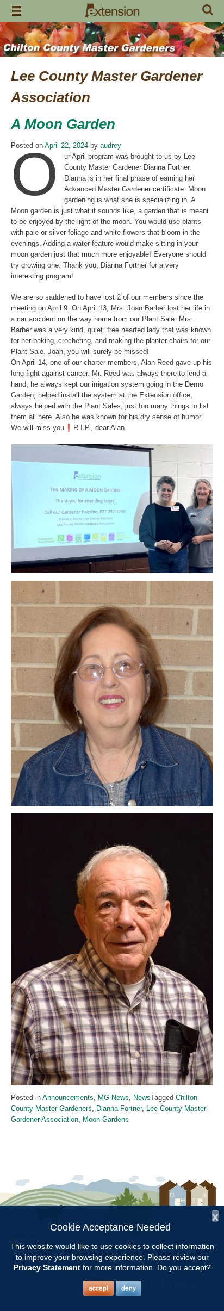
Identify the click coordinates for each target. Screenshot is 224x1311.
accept (98, 1288)
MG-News (113, 1097)
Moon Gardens (106, 1119)
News (142, 1097)
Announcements (68, 1097)
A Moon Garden (63, 124)
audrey (110, 145)
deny (128, 1288)
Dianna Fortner (119, 1108)
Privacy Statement (47, 1267)
